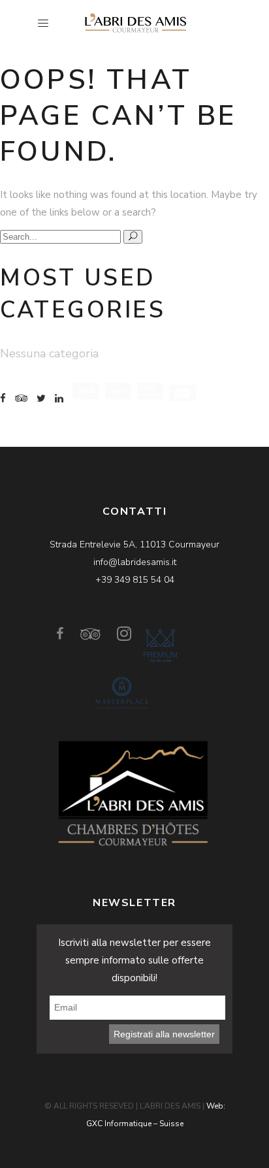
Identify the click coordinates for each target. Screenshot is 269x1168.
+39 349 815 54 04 (134, 580)
